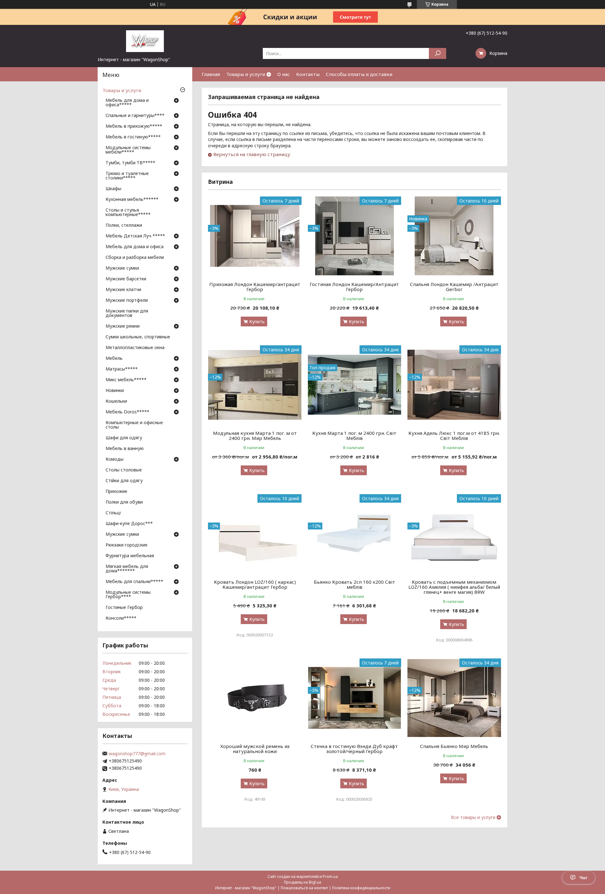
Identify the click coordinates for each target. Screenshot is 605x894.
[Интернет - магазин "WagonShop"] (145, 41)
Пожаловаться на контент (304, 888)
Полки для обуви (124, 502)
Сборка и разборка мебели (135, 257)
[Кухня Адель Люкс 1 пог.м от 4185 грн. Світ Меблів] (454, 384)
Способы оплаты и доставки (359, 74)
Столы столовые (124, 470)
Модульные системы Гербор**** (128, 594)
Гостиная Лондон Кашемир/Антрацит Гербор (354, 287)
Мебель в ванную (125, 448)
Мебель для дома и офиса (135, 246)
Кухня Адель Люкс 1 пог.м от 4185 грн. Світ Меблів (454, 435)
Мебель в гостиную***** (133, 137)
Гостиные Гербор (124, 607)
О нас (283, 74)
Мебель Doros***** (127, 412)
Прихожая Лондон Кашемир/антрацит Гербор (254, 287)
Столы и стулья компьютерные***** (128, 212)
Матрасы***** (122, 369)
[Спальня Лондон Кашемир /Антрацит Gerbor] (454, 235)
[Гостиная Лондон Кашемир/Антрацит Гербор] (354, 235)
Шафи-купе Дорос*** (129, 523)
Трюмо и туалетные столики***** (127, 176)
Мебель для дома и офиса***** (127, 103)
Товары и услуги (245, 74)
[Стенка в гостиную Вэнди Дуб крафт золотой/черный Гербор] (354, 697)
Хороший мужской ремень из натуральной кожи (255, 749)
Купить (257, 321)
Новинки (115, 390)
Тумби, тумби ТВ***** (130, 163)
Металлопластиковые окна (135, 347)
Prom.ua (330, 876)
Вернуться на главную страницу (251, 154)
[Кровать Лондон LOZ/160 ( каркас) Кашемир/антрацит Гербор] (255, 533)
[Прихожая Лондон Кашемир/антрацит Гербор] (255, 235)
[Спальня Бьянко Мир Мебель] (454, 697)
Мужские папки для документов (127, 313)
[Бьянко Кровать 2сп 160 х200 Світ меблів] (354, 533)
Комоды (115, 459)
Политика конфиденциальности (361, 888)
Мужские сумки (122, 268)
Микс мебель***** (126, 380)
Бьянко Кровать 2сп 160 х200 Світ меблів (354, 584)
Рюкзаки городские (126, 545)
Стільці (113, 513)
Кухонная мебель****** (132, 199)
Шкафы (113, 188)
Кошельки (116, 401)
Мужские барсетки (126, 279)
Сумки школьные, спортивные (138, 337)
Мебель (114, 358)
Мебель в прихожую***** (134, 126)
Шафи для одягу (124, 438)
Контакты (308, 74)
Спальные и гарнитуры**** (135, 115)
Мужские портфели (127, 300)
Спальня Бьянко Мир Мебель (454, 746)
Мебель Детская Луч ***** (135, 236)
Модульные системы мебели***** (128, 150)
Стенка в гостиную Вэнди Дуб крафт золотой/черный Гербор (354, 749)
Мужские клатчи (123, 289)
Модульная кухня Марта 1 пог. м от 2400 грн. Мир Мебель (255, 435)
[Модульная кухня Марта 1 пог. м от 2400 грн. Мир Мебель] (255, 384)
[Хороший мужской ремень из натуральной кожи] (255, 697)
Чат (583, 877)
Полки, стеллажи (124, 225)
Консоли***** (121, 618)
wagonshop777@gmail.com (137, 754)
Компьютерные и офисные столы (134, 425)
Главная (211, 74)
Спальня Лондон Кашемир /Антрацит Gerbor (454, 287)
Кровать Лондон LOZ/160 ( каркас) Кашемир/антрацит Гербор (255, 584)
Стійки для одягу (124, 480)
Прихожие (116, 491)
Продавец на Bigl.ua (302, 882)
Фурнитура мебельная (130, 555)
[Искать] (437, 53)
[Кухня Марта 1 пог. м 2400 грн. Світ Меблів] (354, 384)
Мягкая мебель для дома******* (127, 569)
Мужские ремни (123, 326)
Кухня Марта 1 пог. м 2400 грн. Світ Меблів (354, 435)
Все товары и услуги (473, 817)
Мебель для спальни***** (134, 581)
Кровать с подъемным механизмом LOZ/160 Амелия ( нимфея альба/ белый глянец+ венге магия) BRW (454, 586)
